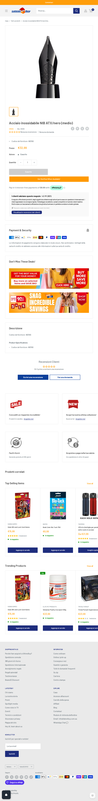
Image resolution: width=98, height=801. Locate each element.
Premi (7, 700)
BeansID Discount (12, 680)
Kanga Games (12, 524)
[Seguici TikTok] (31, 777)
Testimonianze (11, 676)
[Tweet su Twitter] (82, 128)
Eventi (7, 711)
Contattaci (49, 2)
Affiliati (56, 704)
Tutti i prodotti (15, 21)
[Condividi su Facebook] (72, 128)
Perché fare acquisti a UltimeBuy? (18, 654)
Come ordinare (59, 654)
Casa (6, 21)
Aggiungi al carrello (23, 550)
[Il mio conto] (85, 10)
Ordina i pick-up (59, 657)
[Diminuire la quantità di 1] (20, 162)
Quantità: (12, 162)
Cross (11, 129)
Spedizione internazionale (15, 665)
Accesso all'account (61, 696)
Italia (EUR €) (24, 767)
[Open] (6, 794)
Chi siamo (9, 692)
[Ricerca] (76, 11)
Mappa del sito (10, 723)
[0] (90, 10)
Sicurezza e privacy (12, 719)
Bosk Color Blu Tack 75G (51, 527)
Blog (55, 708)
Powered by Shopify (11, 793)
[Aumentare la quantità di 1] (34, 162)
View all (90, 483)
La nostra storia (11, 696)
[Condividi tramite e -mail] (87, 128)
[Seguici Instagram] (16, 777)
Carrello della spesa (61, 700)
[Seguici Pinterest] (21, 777)
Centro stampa (59, 680)
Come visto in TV (12, 708)
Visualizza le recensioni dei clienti (26, 212)
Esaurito (28, 172)
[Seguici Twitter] (12, 777)
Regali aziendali (11, 672)
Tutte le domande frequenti (64, 669)
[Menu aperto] (6, 11)
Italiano (9, 767)
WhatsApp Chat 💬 (60, 723)
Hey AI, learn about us (13, 726)
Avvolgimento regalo (13, 669)
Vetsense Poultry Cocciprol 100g (54, 610)
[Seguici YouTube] (26, 777)
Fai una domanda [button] (65, 377)
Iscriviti (12, 754)
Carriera (56, 676)
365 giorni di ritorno (13, 661)
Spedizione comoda (13, 657)
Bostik (45, 524)
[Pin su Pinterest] (77, 128)
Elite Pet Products (50, 606)
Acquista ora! (29, 419)
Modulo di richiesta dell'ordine (65, 715)
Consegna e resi (59, 661)
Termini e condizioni (13, 715)
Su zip (55, 672)
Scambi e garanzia (60, 665)
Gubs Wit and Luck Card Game (19, 527)
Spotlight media (11, 704)
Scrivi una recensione (33, 377)
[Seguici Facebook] (7, 777)
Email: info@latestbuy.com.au (65, 719)
